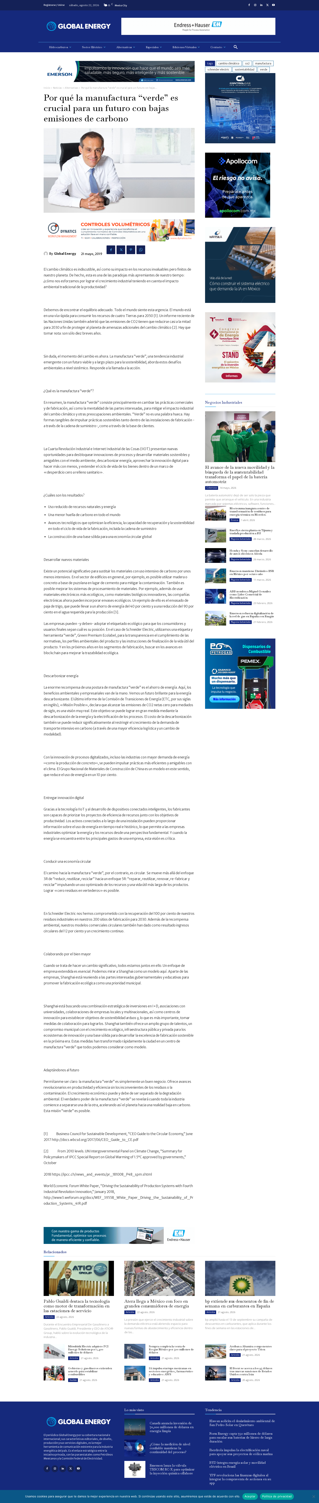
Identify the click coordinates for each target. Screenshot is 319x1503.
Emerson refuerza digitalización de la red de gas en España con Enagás (252, 614)
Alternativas (71, 88)
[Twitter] (267, 5)
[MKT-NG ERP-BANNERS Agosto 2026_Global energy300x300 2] (240, 142)
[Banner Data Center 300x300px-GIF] (240, 302)
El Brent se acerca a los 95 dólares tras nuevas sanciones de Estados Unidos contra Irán (251, 1371)
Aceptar (250, 1496)
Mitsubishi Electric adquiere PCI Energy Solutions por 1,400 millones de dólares (88, 1349)
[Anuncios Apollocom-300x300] (237, 216)
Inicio (47, 88)
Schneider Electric (218, 69)
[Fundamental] (198, 26)
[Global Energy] (46, 254)
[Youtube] (273, 5)
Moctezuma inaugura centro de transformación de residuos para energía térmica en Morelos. (250, 511)
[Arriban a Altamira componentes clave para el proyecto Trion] (215, 1351)
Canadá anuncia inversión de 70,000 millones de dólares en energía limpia (172, 1427)
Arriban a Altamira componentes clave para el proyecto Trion (251, 1348)
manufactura (263, 63)
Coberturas (211, 487)
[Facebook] (249, 5)
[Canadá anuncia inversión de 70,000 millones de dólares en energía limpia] (134, 1427)
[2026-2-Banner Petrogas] (240, 712)
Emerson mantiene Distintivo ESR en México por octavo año (252, 572)
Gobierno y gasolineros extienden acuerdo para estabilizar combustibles (90, 1371)
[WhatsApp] (140, 249)
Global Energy (65, 254)
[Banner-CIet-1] (240, 381)
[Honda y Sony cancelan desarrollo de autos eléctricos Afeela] (215, 555)
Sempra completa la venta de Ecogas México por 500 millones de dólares (171, 1349)
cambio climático (228, 63)
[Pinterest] (131, 249)
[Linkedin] (261, 5)
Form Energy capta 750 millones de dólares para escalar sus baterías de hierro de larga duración (241, 1437)
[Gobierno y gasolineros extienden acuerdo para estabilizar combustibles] (54, 1373)
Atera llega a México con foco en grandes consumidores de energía (156, 1303)
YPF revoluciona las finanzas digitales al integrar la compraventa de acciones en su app (240, 1479)
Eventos (234, 520)
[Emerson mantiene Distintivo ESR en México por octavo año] (215, 576)
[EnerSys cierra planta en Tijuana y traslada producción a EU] (215, 535)
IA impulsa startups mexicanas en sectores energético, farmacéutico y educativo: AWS (171, 1371)
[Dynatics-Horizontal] (119, 245)
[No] (313, 1496)
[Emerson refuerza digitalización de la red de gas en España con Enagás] (215, 618)
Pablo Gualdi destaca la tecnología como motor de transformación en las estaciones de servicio (77, 1305)
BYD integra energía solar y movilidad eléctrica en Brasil (237, 1465)
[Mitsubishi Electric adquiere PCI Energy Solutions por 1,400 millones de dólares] (54, 1351)
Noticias (57, 88)
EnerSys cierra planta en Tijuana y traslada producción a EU (251, 531)
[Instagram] (255, 5)
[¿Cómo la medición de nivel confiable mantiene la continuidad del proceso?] (134, 1448)
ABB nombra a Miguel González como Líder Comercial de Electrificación (250, 595)
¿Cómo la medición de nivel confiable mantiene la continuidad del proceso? (170, 1448)
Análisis (73, 1380)
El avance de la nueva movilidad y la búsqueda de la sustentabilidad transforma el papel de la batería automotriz (240, 474)
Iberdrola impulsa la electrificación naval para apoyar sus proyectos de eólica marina (241, 1452)
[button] (235, 47)
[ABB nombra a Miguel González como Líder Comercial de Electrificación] (215, 596)
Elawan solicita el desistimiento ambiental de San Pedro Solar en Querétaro (242, 1423)
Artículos (49, 1316)
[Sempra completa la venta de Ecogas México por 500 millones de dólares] (134, 1351)
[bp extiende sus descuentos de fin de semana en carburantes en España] (240, 1278)
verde (263, 69)
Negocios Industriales (240, 538)
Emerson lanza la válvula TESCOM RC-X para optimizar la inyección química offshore (172, 1469)
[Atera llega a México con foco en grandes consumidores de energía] (159, 1278)
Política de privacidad (277, 1496)
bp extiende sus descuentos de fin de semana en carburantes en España (239, 1303)
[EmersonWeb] (119, 85)
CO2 (247, 63)
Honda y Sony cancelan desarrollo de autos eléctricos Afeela (251, 552)
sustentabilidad (244, 69)
